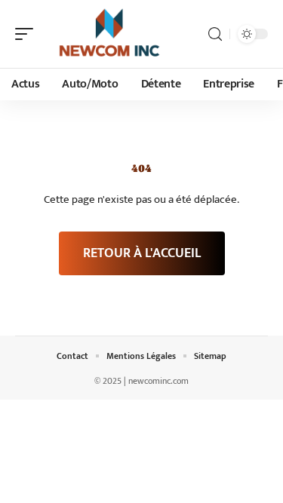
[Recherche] (215, 34)
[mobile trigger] (28, 34)
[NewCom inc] (109, 34)
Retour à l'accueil (142, 253)
